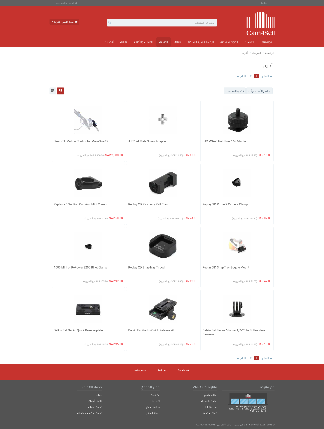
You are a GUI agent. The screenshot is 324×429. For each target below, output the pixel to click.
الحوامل (163, 41)
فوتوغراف (266, 41)
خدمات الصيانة (95, 407)
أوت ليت (109, 41)
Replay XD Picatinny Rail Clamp (149, 204)
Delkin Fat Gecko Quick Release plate (78, 330)
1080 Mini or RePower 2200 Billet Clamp (80, 267)
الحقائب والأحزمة (143, 41)
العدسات (249, 41)
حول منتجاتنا (211, 407)
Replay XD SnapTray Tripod (146, 267)
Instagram (140, 370)
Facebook (184, 370)
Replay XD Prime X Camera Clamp (225, 204)
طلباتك (99, 395)
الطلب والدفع (210, 395)
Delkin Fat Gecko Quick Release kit (151, 330)
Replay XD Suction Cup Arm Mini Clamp (80, 204)
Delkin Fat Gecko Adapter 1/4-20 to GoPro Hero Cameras (233, 332)
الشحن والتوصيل (209, 401)
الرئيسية (269, 52)
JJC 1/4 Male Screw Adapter (147, 141)
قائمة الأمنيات (95, 401)
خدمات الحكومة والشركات (89, 413)
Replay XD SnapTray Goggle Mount (225, 267)
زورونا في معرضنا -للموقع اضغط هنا (250, 406)
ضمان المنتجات (210, 413)
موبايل (124, 41)
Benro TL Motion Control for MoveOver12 (81, 141)
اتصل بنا (156, 401)
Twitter (162, 370)
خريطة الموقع (153, 413)
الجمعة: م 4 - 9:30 (258, 411)
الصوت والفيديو (229, 41)
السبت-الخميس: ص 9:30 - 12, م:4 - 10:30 (247, 409)
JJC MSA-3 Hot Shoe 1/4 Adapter (224, 141)
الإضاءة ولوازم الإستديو (201, 41)
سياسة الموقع (153, 407)
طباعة (177, 41)
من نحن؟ (155, 395)
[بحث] (110, 22)
